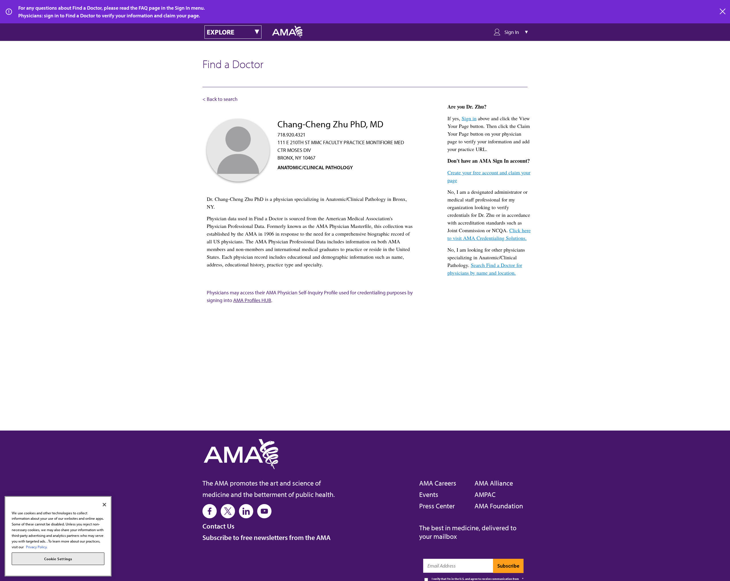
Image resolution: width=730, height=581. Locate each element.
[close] (723, 12)
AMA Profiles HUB (252, 300)
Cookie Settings (58, 558)
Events (428, 494)
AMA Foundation (498, 506)
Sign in (469, 118)
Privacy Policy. (36, 546)
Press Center (437, 506)
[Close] (104, 504)
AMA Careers (437, 483)
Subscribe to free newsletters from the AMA (266, 537)
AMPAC (485, 494)
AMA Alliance (493, 483)
